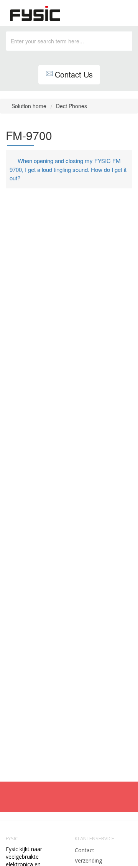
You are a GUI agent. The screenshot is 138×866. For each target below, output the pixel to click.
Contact (84, 850)
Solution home (30, 106)
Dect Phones (71, 106)
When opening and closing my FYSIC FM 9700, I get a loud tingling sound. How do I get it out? (68, 169)
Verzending (88, 860)
